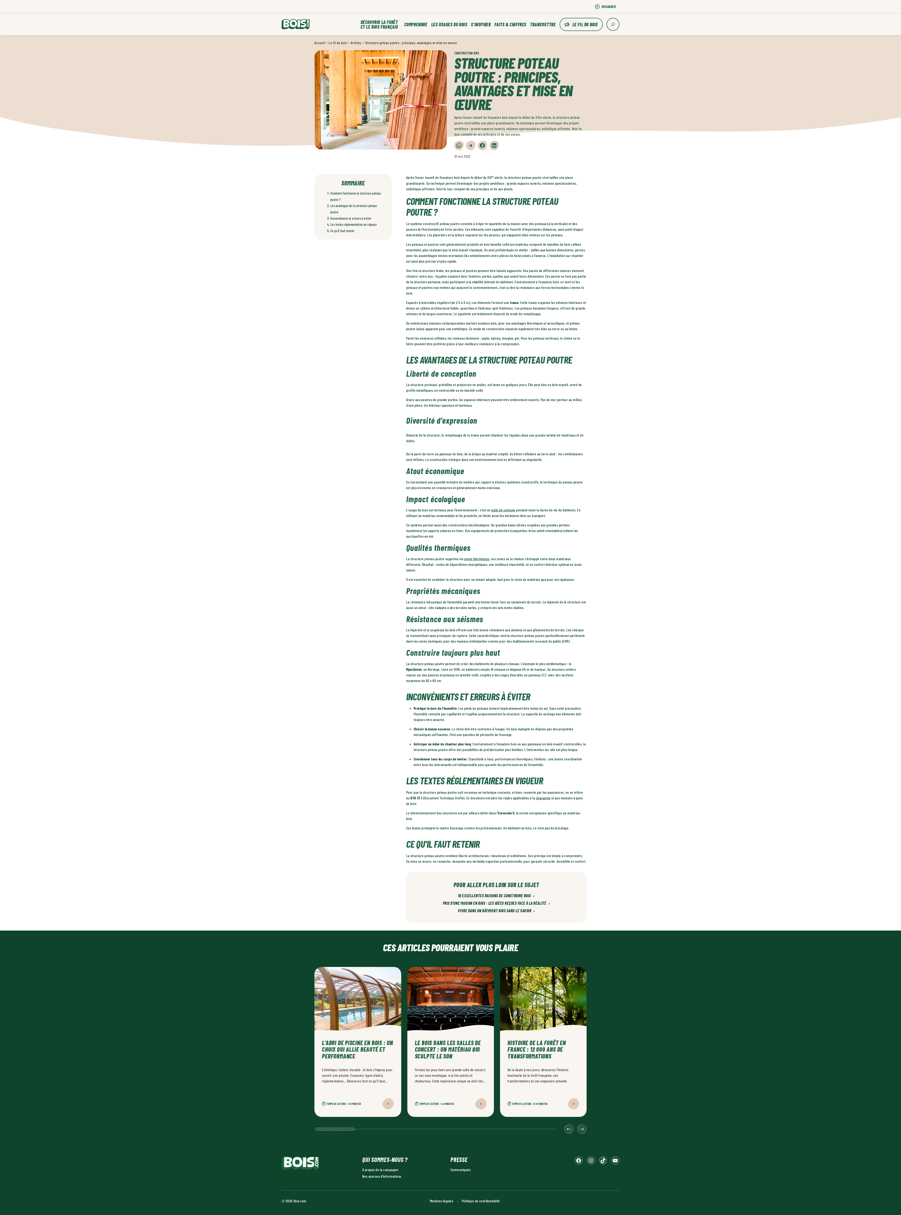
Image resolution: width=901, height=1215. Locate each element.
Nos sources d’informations (381, 1176)
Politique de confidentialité (481, 1201)
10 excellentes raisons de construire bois (496, 895)
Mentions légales (441, 1201)
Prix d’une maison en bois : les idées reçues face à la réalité (496, 903)
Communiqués (460, 1169)
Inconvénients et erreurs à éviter (350, 218)
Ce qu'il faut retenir (342, 231)
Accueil (319, 42)
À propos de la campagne (380, 1169)
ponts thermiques (476, 558)
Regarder (609, 6)
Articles (356, 42)
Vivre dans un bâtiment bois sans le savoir (496, 910)
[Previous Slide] (568, 1129)
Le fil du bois (585, 24)
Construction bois (466, 53)
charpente (543, 798)
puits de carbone (503, 510)
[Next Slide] (582, 1129)
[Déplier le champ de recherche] (613, 24)
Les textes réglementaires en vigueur (353, 224)
